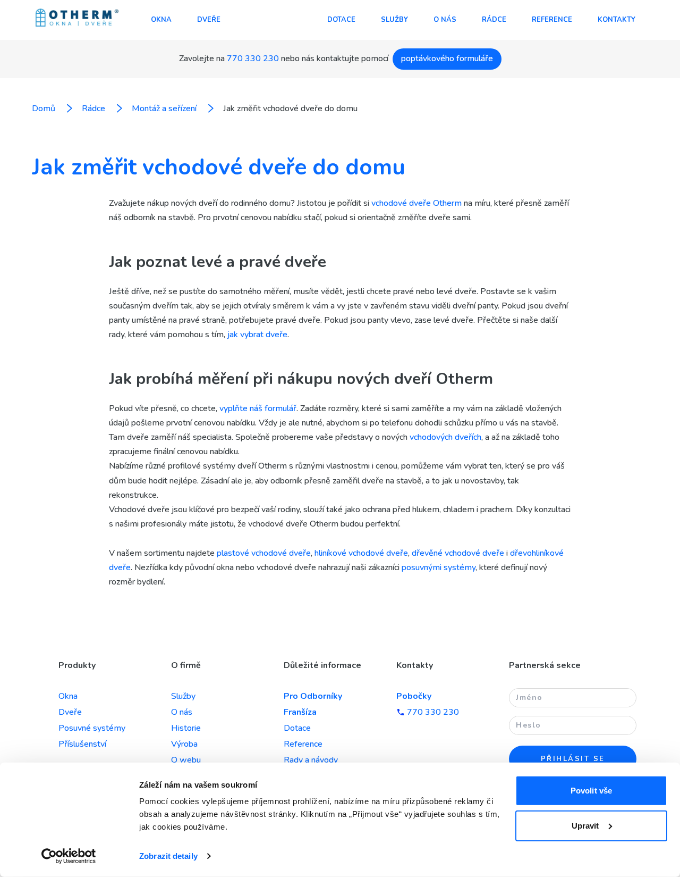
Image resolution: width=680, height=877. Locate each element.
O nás (445, 19)
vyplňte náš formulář (257, 408)
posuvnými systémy (438, 567)
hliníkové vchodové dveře (361, 553)
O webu (186, 760)
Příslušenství (82, 744)
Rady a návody (311, 760)
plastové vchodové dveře (264, 553)
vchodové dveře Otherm (416, 203)
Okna (161, 19)
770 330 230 (253, 58)
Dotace (341, 19)
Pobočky (413, 696)
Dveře (208, 19)
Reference (552, 19)
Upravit (585, 825)
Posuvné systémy (91, 728)
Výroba (184, 744)
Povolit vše (591, 790)
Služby (394, 19)
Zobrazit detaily (168, 856)
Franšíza (300, 712)
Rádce (494, 19)
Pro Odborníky (313, 696)
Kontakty (616, 19)
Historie (186, 728)
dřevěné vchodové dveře (458, 553)
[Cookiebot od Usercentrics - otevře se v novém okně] (68, 856)
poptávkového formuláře (447, 58)
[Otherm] (77, 18)
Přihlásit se (573, 759)
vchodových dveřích (445, 437)
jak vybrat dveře (257, 334)
